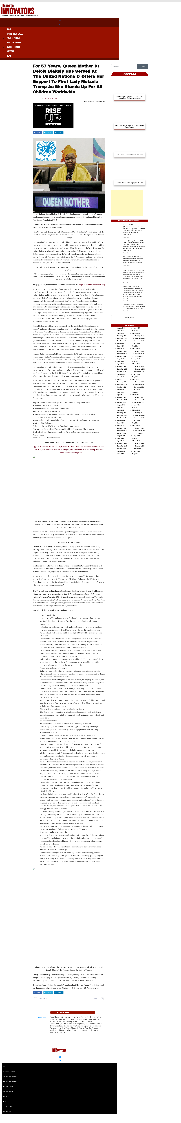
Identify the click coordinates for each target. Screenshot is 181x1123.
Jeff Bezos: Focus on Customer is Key (129, 147)
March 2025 (136, 348)
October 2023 (121, 371)
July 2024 (137, 359)
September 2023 (139, 371)
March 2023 (136, 379)
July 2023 (137, 374)
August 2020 (121, 420)
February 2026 (122, 336)
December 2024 (122, 353)
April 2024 (120, 364)
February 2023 (122, 382)
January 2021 (139, 413)
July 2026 (137, 328)
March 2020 (136, 425)
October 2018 (121, 448)
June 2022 (120, 392)
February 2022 (122, 397)
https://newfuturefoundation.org (92, 285)
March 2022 (136, 395)
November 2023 (140, 369)
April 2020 (120, 425)
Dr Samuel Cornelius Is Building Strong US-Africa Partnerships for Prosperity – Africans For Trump (134, 306)
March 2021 (136, 410)
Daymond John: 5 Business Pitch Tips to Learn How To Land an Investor (129, 89)
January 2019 (139, 443)
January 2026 (139, 336)
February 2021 (122, 413)
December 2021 (122, 400)
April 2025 (120, 348)
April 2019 (120, 441)
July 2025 (137, 343)
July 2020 (137, 420)
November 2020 (140, 415)
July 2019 (137, 436)
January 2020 (139, 428)
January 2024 (139, 366)
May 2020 (135, 423)
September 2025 (139, 341)
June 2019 (120, 438)
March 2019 (136, 441)
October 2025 (121, 341)
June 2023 (120, 377)
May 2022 (135, 392)
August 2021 (121, 405)
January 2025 (139, 351)
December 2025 (122, 338)
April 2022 (120, 395)
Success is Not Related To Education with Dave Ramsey (129, 118)
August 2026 (121, 328)
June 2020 (120, 423)
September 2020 (139, 418)
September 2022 (139, 387)
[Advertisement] (127, 203)
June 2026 (120, 330)
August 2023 (121, 374)
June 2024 (120, 361)
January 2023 (139, 382)
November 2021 (140, 400)
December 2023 (122, 369)
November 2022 (140, 384)
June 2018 (120, 454)
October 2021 (121, 402)
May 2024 (135, 361)
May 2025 (135, 346)
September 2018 (139, 448)
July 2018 (137, 451)
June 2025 (120, 346)
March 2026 (136, 333)
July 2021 (137, 405)
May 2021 (135, 407)
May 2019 (135, 438)
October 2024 (121, 356)
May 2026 (135, 330)
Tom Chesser (51, 98)
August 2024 (121, 359)
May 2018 (135, 454)
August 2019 (121, 436)
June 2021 (120, 407)
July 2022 (137, 389)
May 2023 (135, 377)
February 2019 (122, 443)
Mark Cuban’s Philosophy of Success (129, 175)
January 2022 (139, 397)
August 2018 (121, 451)
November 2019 (140, 430)
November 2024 (140, 353)
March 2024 (136, 364)
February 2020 (122, 428)
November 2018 (140, 446)
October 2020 (121, 418)
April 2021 (120, 410)
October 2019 (121, 433)
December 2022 (122, 384)
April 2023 (120, 379)
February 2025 (122, 351)
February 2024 (122, 366)
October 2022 (121, 387)
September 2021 (139, 402)
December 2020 (122, 415)
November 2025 (140, 338)
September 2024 (139, 356)
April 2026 (120, 333)
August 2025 (121, 343)
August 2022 (121, 389)
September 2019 (139, 433)
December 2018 (122, 446)
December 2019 (122, 430)
